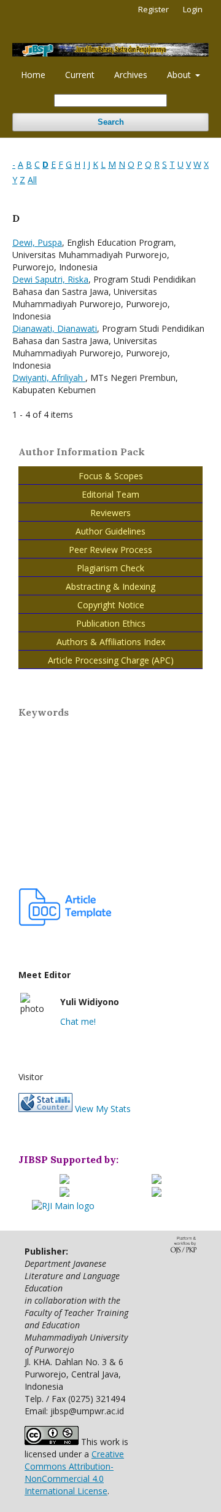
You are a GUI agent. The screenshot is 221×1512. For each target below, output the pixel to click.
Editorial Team (110, 494)
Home (33, 74)
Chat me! (78, 1021)
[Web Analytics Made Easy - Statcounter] (45, 1108)
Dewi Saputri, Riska (50, 279)
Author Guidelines (110, 531)
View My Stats (103, 1108)
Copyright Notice (110, 605)
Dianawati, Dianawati (54, 328)
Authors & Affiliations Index (110, 642)
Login (193, 9)
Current (80, 74)
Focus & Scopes (111, 476)
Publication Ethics (110, 623)
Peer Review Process (110, 549)
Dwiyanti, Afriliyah (48, 377)
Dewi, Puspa (37, 242)
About (180, 74)
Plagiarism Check (110, 568)
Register (153, 9)
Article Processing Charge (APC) (111, 660)
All (32, 180)
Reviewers (110, 513)
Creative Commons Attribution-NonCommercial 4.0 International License (74, 1472)
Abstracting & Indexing (110, 586)
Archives (130, 74)
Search (111, 122)
